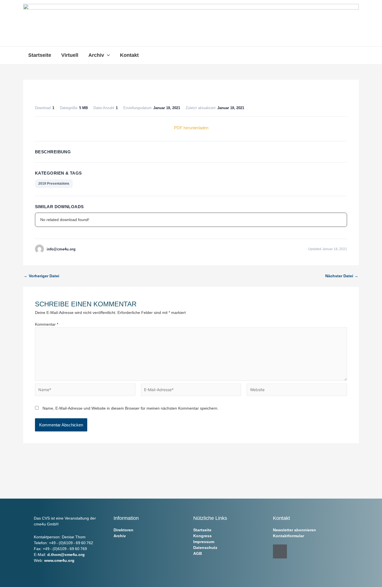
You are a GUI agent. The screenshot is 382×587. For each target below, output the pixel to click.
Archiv (120, 536)
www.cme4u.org (59, 560)
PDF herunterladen (191, 127)
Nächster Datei (341, 276)
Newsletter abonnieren (294, 530)
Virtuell (69, 55)
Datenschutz (205, 547)
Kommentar (46, 324)
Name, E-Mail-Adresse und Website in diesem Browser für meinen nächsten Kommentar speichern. (130, 408)
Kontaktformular (288, 536)
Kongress (202, 536)
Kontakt (129, 55)
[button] (107, 55)
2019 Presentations (53, 184)
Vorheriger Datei (41, 276)
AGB (197, 553)
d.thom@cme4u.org (66, 554)
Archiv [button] (96, 55)
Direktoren (123, 530)
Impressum (203, 541)
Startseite (39, 55)
